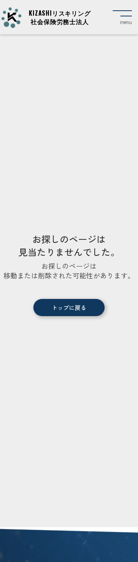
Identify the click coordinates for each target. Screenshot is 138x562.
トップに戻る (69, 308)
